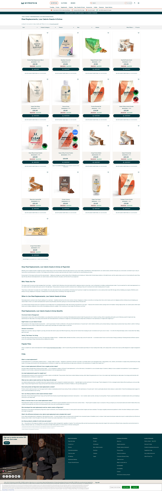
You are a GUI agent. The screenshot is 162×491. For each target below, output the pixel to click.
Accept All (135, 487)
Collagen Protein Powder (126, 199)
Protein (57, 7)
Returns (70, 447)
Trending (52, 7)
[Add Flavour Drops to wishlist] (78, 79)
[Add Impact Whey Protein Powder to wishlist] (78, 125)
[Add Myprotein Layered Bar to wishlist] (47, 172)
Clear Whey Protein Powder (35, 152)
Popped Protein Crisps (96, 60)
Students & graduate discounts (151, 447)
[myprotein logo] (29, 3)
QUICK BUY (36, 69)
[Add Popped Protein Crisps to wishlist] (108, 33)
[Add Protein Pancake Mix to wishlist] (108, 79)
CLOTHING (64, 3)
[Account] (135, 3)
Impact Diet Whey (35, 106)
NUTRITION (54, 3)
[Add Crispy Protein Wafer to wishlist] (108, 125)
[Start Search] (91, 3)
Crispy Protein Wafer (96, 152)
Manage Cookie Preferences (10, 468)
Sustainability (120, 465)
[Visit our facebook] (7, 476)
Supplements (64, 7)
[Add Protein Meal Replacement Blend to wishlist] (47, 33)
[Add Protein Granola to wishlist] (78, 172)
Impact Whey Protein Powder (66, 152)
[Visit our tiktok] (10, 476)
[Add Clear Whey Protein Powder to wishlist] (47, 125)
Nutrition (27, 16)
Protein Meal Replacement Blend (35, 60)
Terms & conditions (121, 453)
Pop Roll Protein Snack (126, 60)
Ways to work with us (122, 462)
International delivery (73, 450)
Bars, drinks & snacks (98, 447)
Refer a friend (150, 441)
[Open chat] (19, 476)
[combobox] (111, 3)
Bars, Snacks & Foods (79, 7)
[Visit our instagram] (4, 476)
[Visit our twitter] (13, 476)
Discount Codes (148, 444)
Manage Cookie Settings (115, 487)
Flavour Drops (65, 106)
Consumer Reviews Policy (123, 456)
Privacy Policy (4, 489)
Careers (118, 471)
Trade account (120, 459)
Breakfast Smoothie (66, 60)
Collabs (95, 7)
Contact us (70, 444)
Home (23, 16)
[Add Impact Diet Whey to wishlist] (47, 79)
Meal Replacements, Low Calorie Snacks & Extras (41, 16)
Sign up (7, 442)
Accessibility (120, 468)
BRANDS (73, 3)
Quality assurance (121, 444)
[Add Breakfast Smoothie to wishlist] (78, 33)
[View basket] (138, 3)
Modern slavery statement (123, 447)
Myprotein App (71, 441)
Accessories (89, 7)
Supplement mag (148, 450)
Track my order (71, 453)
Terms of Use (11, 489)
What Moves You (148, 456)
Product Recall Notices (73, 462)
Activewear (95, 444)
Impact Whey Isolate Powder (126, 106)
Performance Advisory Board (123, 474)
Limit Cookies (126, 487)
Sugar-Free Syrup (96, 199)
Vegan (94, 456)
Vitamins (71, 7)
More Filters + (130, 27)
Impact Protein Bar (126, 152)
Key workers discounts (149, 453)
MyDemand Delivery (72, 459)
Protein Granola (66, 199)
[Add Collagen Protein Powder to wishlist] (138, 172)
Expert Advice (108, 7)
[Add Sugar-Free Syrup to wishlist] (108, 172)
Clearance (101, 7)
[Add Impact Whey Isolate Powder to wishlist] (138, 79)
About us (119, 441)
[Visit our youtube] (16, 476)
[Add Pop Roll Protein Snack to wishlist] (138, 33)
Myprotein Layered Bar (35, 199)
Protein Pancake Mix (54, 24)
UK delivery (70, 456)
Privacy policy (120, 450)
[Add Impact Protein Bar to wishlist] (138, 125)
